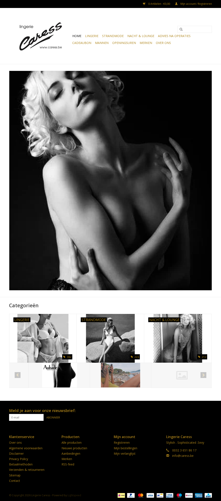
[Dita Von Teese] (162, 375)
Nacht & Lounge (140, 36)
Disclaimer (16, 453)
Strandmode (113, 36)
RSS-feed (68, 464)
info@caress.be (183, 456)
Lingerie (91, 36)
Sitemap (15, 475)
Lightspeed (74, 495)
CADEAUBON (81, 43)
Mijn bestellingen (125, 448)
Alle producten (72, 442)
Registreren (122, 442)
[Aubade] (39, 375)
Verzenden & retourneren (26, 470)
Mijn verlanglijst (125, 453)
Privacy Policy (18, 459)
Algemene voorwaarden (26, 448)
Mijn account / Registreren (196, 4)
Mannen (102, 43)
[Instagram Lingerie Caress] (208, 410)
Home (76, 36)
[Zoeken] (181, 29)
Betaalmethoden (21, 464)
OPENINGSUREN (124, 43)
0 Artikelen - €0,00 (159, 4)
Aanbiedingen (71, 453)
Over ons (163, 43)
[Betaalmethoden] (121, 495)
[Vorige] (18, 375)
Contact (14, 481)
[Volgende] (203, 375)
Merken (146, 43)
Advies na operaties (174, 36)
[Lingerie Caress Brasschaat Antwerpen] (40, 36)
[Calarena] (101, 375)
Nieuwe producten (74, 448)
